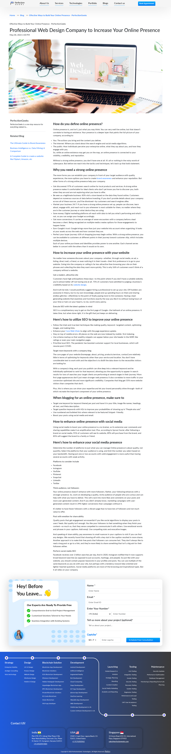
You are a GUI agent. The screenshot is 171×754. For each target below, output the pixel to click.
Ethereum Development (50, 678)
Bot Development (76, 678)
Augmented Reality (76, 674)
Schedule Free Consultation (141, 640)
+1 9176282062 (78, 741)
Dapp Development (76, 685)
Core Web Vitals (72, 331)
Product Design (29, 671)
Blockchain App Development (52, 667)
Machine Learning (76, 696)
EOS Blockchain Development (52, 674)
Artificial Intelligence (77, 671)
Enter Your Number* (98, 608)
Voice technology (10, 674)
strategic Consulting (11, 671)
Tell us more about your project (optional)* (110, 620)
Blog (22, 15)
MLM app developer (49, 703)
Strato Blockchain (48, 700)
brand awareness (104, 178)
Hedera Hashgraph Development (53, 681)
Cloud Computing (76, 681)
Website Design (29, 674)
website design (79, 285)
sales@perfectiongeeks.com (119, 741)
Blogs (105, 3)
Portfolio (92, 3)
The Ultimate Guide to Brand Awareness (27, 143)
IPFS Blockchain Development (52, 689)
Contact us (119, 3)
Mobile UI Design (30, 681)
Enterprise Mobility (11, 667)
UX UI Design (28, 667)
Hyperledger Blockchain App (51, 685)
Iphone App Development (78, 692)
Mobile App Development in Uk (80, 707)
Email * (91, 597)
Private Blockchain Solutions (51, 692)
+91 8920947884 (40, 744)
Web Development (76, 703)
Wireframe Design (30, 678)
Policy (107, 751)
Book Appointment (146, 4)
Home (12, 15)
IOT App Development (77, 689)
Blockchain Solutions (49, 671)
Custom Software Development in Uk (82, 711)
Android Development (77, 667)
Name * (91, 585)
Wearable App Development (79, 700)
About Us (44, 3)
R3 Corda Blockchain (49, 696)
